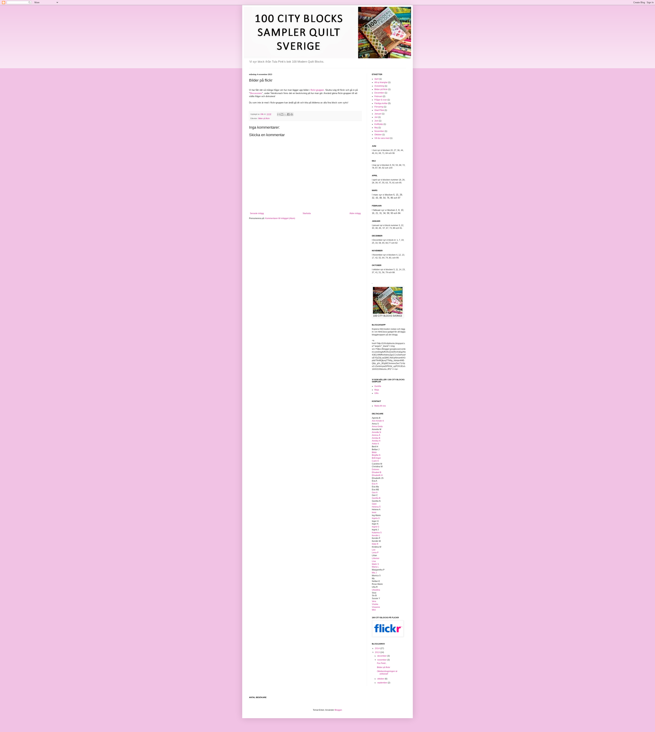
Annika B (376, 438)
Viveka (375, 604)
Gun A (374, 492)
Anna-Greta (377, 426)
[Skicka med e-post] (278, 114)
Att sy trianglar (381, 82)
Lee (373, 550)
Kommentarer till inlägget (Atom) (280, 218)
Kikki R (375, 544)
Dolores (375, 469)
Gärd (374, 504)
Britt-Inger (376, 458)
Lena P (375, 552)
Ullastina (376, 590)
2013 (377, 652)
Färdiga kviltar (381, 103)
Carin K (375, 461)
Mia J (374, 572)
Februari (378, 96)
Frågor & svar (380, 100)
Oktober (378, 134)
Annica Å (376, 435)
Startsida (307, 213)
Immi (374, 512)
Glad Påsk (379, 110)
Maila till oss (380, 406)
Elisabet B (376, 472)
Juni (376, 121)
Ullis (376, 393)
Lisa (374, 561)
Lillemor (375, 558)
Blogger (338, 710)
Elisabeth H (377, 475)
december (382, 656)
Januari (377, 114)
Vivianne (376, 607)
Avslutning (379, 86)
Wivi (374, 610)
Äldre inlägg (355, 213)
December (379, 93)
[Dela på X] (285, 114)
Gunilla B (376, 498)
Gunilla (377, 386)
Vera (374, 601)
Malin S (375, 564)
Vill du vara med (381, 138)
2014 (377, 648)
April (376, 79)
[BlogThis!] (282, 114)
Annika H (376, 441)
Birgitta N (376, 455)
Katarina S (377, 532)
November (379, 131)
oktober (381, 679)
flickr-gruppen (317, 90)
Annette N (376, 432)
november (382, 660)
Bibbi (374, 452)
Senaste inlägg (257, 213)
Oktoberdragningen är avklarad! (387, 672)
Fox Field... (382, 663)
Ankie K (375, 444)
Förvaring (378, 107)
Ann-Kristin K (378, 421)
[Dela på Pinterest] (291, 114)
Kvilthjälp (378, 124)
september (382, 683)
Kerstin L (376, 535)
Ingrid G (375, 527)
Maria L (375, 567)
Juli (376, 117)
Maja (376, 390)
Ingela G (376, 518)
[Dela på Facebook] (288, 114)
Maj (376, 127)
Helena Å (376, 507)
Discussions (256, 93)
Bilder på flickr (264, 118)
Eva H (374, 484)
